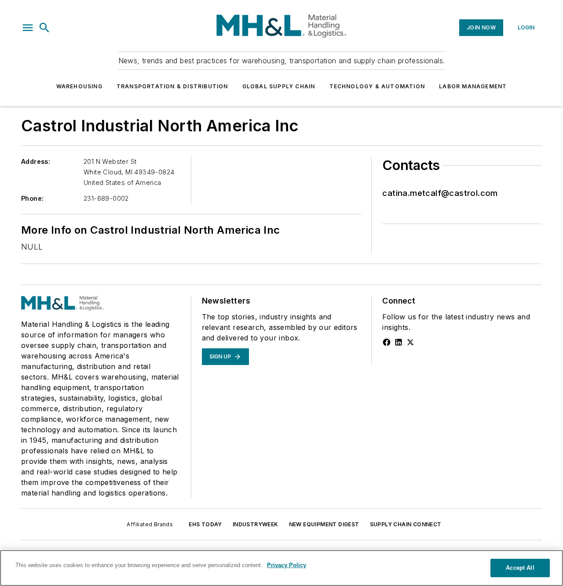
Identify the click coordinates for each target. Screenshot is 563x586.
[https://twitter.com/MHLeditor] (410, 342)
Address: (35, 161)
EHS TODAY (205, 524)
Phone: (32, 198)
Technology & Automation (377, 86)
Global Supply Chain (278, 86)
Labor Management (473, 86)
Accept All (520, 567)
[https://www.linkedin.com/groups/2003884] (398, 342)
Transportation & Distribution (172, 86)
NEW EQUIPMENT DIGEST (324, 524)
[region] (281, 568)
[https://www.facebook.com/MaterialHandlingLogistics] (386, 342)
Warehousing (79, 86)
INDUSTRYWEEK (255, 524)
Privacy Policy (286, 565)
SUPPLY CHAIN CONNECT (406, 524)
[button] (27, 27)
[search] (44, 27)
